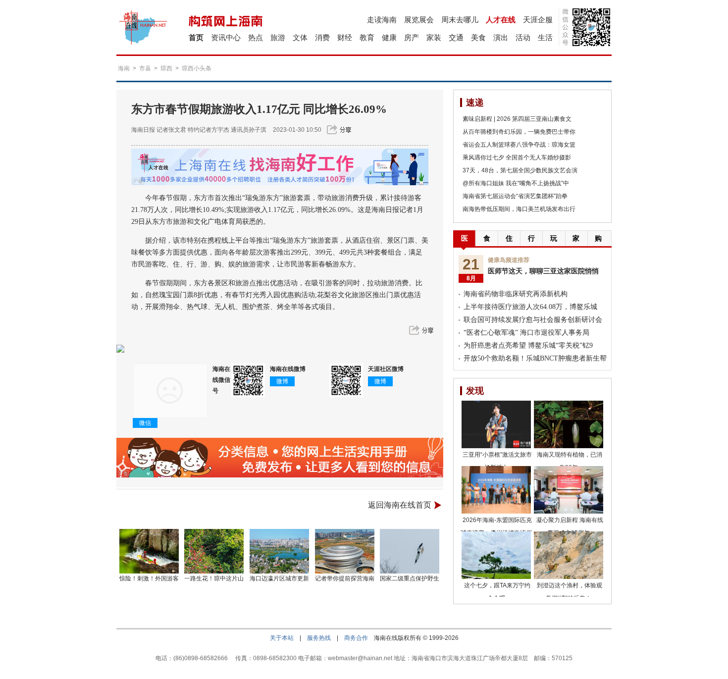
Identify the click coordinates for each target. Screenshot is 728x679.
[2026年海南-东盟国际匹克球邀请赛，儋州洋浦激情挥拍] (496, 490)
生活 (545, 37)
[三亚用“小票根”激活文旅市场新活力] (496, 424)
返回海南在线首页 (399, 505)
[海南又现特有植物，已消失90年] (568, 424)
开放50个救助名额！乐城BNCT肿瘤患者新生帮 (535, 358)
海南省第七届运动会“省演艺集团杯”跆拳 (515, 196)
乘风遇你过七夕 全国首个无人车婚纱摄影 (517, 157)
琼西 (166, 68)
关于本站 (282, 637)
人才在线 (501, 19)
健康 (389, 37)
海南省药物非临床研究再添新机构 (516, 294)
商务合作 (356, 637)
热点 (255, 37)
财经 (344, 37)
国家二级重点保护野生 (409, 578)
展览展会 (419, 19)
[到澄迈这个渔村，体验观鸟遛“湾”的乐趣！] (568, 555)
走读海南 (382, 19)
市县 (145, 68)
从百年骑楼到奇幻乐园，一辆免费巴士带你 (519, 131)
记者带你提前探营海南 (344, 578)
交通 (456, 37)
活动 (523, 37)
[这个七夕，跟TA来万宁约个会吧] (496, 555)
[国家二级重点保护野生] (410, 551)
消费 (322, 37)
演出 (500, 37)
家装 (433, 37)
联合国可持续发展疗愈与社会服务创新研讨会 (533, 319)
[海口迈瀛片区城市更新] (279, 551)
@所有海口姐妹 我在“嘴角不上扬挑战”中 (516, 183)
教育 (367, 37)
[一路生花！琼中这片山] (214, 551)
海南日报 (143, 129)
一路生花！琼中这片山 (214, 578)
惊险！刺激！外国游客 (149, 578)
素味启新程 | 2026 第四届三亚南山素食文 (517, 118)
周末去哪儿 (459, 19)
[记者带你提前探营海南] (344, 551)
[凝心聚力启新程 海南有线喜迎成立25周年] (568, 490)
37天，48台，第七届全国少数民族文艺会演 (520, 170)
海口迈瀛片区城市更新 (279, 578)
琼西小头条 (196, 68)
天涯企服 (538, 19)
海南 (124, 68)
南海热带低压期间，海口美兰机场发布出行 (519, 209)
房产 (411, 37)
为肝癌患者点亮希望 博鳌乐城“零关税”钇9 (528, 345)
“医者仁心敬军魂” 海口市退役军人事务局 (526, 332)
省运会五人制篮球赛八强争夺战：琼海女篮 (519, 144)
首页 (196, 37)
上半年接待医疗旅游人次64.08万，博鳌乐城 (530, 307)
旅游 (277, 37)
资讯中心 (226, 37)
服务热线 (319, 637)
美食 (478, 37)
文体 (300, 37)
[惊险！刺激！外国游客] (149, 551)
